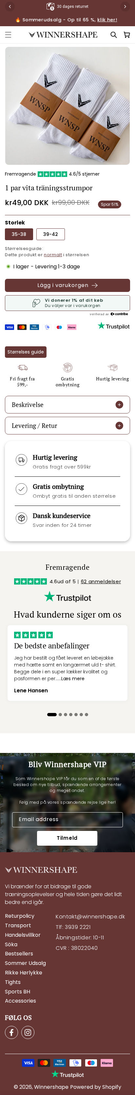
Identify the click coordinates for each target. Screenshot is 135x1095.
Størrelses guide (26, 352)
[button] (8, 35)
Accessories (20, 1001)
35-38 (19, 234)
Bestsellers (19, 954)
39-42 (50, 234)
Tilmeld (67, 838)
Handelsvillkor (23, 935)
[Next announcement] (125, 6)
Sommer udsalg (25, 963)
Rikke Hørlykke (23, 973)
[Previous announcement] (10, 6)
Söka (11, 944)
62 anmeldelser (101, 581)
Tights (13, 982)
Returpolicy (19, 916)
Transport (18, 925)
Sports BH (17, 992)
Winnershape (51, 1087)
